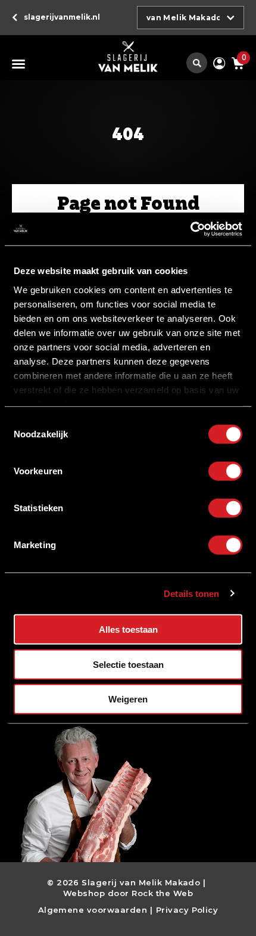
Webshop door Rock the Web (128, 893)
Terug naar (62, 17)
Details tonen (191, 593)
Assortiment (21, 64)
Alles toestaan (128, 629)
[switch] (225, 471)
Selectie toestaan (128, 664)
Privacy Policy (187, 910)
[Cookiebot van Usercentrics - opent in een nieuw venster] (190, 229)
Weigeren (128, 699)
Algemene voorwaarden (93, 910)
